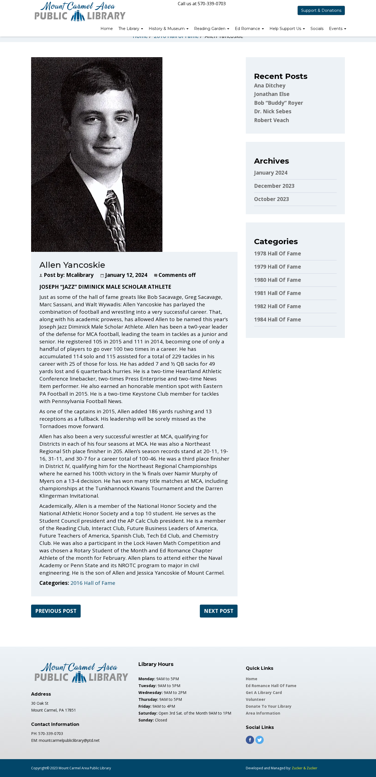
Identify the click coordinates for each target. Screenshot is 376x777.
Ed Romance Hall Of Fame (271, 685)
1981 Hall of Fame (277, 293)
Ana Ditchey (269, 85)
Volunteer (255, 699)
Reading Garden (210, 28)
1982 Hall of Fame (277, 306)
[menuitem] (107, 29)
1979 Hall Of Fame (277, 266)
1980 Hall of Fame (277, 279)
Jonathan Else (272, 94)
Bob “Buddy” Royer (278, 102)
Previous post (56, 611)
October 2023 (271, 199)
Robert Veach (271, 120)
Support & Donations (321, 10)
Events (336, 28)
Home (106, 28)
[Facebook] (250, 740)
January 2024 (270, 172)
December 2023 (274, 185)
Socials (316, 28)
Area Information (263, 713)
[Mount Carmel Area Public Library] (79, 11)
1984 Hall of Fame (277, 319)
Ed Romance (248, 28)
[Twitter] (259, 740)
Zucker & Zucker (304, 768)
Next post (218, 611)
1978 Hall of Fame (277, 253)
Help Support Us (285, 28)
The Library (129, 28)
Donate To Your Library (268, 706)
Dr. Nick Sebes (272, 111)
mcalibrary (80, 275)
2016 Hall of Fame (92, 582)
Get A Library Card (264, 692)
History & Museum (167, 28)
